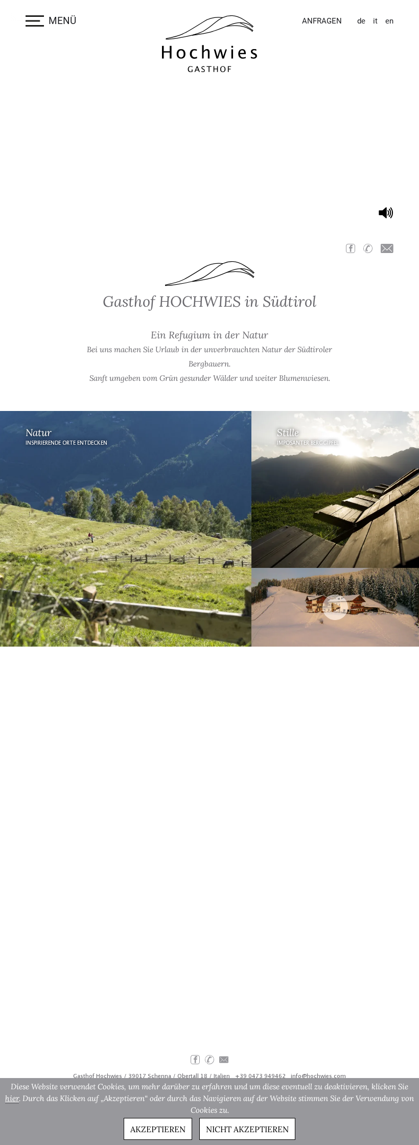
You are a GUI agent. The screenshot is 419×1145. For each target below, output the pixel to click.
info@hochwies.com (318, 1076)
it (375, 21)
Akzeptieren (157, 1129)
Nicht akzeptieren (247, 1129)
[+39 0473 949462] (368, 248)
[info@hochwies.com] (387, 248)
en (389, 21)
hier (12, 1098)
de (361, 21)
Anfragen (322, 21)
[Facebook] (350, 248)
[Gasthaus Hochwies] (209, 43)
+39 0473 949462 (260, 1076)
